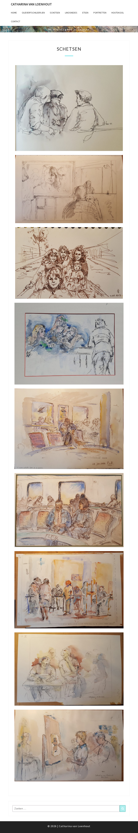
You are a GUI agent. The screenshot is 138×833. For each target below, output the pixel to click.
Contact (15, 21)
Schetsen (55, 12)
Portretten (99, 12)
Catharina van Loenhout (31, 4)
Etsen (85, 12)
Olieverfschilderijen (33, 12)
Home (14, 12)
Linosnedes (71, 12)
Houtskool (117, 12)
